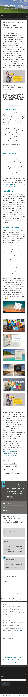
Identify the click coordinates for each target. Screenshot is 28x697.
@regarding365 (7, 453)
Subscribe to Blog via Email (9, 669)
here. (7, 420)
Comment (18, 593)
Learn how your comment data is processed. (14, 599)
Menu (2, 15)
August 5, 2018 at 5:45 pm (10, 531)
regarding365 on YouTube (10, 455)
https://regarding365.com (10, 451)
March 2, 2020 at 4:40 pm (11, 561)
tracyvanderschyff (10, 559)
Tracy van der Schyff (14, 5)
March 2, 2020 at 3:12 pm (10, 543)
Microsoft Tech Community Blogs (12, 659)
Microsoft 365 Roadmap (10, 662)
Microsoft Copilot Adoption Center (13, 657)
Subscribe (5, 684)
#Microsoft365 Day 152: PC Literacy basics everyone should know (13, 25)
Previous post (9, 507)
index (6, 89)
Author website (11, 497)
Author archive (8, 497)
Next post (8, 510)
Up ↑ (14, 692)
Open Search (25, 15)
